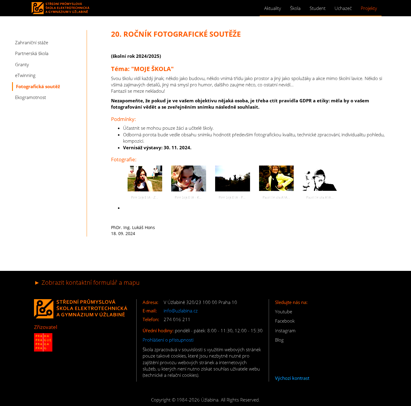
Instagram (285, 330)
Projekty (369, 8)
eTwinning (25, 75)
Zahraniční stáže (31, 42)
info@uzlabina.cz (181, 311)
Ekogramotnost (30, 97)
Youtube (283, 311)
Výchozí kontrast (292, 378)
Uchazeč (343, 8)
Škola (295, 8)
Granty (22, 64)
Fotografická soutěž (38, 86)
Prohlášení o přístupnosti (168, 340)
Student (318, 8)
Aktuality (272, 8)
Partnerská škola (31, 53)
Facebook (285, 321)
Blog (279, 340)
